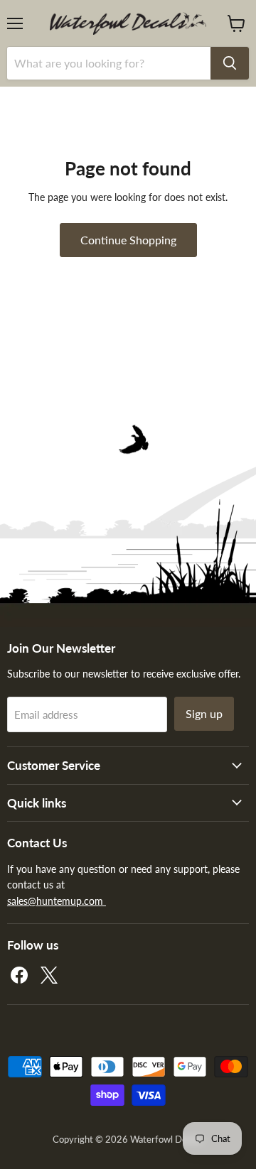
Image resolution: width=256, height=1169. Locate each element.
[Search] (229, 63)
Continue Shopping (128, 239)
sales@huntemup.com (56, 901)
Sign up (204, 713)
